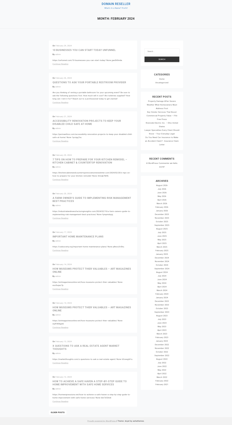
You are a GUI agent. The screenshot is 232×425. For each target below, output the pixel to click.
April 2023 (162, 330)
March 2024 (162, 290)
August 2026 (162, 185)
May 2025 (162, 240)
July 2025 (162, 232)
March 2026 (162, 203)
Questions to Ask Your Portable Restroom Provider (89, 82)
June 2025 (162, 236)
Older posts (58, 412)
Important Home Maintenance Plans (78, 236)
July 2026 (162, 189)
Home (162, 79)
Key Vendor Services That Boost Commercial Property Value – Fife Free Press (162, 115)
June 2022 (162, 366)
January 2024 (162, 298)
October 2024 (162, 265)
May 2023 (162, 326)
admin (58, 54)
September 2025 (162, 225)
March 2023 (162, 334)
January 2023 (162, 341)
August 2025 (162, 229)
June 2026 (162, 193)
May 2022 (162, 370)
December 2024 (162, 258)
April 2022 (162, 374)
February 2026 (162, 207)
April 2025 (162, 243)
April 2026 (162, 200)
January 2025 (162, 254)
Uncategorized (161, 83)
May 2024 (162, 283)
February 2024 (162, 294)
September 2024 (162, 269)
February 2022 (162, 381)
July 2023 (162, 319)
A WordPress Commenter (157, 163)
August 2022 (162, 359)
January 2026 (162, 211)
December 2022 (162, 345)
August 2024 (162, 272)
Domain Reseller (116, 4)
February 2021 (162, 384)
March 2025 (162, 247)
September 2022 (162, 355)
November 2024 (162, 261)
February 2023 (162, 337)
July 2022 (162, 363)
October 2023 (162, 308)
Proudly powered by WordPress (101, 421)
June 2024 (162, 279)
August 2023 (162, 316)
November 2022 (162, 348)
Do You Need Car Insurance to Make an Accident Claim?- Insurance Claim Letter (162, 141)
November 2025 (162, 218)
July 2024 (162, 276)
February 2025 (162, 250)
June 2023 (162, 323)
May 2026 (162, 196)
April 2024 (162, 287)
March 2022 (162, 377)
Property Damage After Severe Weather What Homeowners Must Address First (162, 105)
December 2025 (162, 214)
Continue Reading (60, 64)
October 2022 (162, 352)
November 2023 (162, 305)
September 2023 (162, 312)
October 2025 (162, 222)
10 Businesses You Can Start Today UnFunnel (84, 50)
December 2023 (162, 301)
